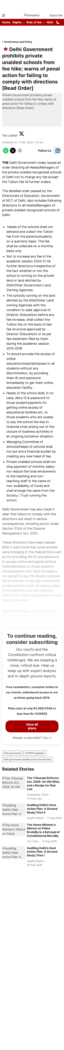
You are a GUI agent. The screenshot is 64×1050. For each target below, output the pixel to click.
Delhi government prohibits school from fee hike (27, 759)
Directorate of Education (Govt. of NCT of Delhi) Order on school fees (31, 616)
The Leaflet (9, 135)
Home (6, 22)
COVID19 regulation (35, 753)
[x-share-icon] (13, 152)
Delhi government (12, 753)
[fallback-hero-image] (13, 782)
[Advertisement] (32, 5)
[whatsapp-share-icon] (6, 152)
